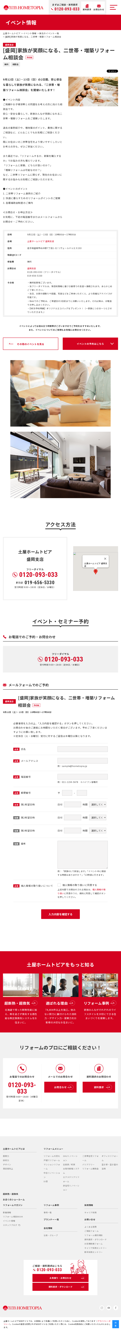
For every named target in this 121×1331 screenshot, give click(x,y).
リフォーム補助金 (90, 1168)
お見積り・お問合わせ (60, 1277)
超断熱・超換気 (10, 1193)
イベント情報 (9, 1220)
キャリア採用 (90, 1212)
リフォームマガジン (13, 1205)
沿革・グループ (51, 1235)
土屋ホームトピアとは (14, 1148)
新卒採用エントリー (93, 1252)
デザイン (7, 1164)
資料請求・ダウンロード (95, 1239)
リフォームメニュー (53, 1148)
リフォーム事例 (51, 1205)
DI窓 (46, 1181)
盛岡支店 (31, 268)
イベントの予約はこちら (90, 343)
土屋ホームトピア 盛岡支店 (40, 241)
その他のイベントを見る (30, 344)
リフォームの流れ (52, 1156)
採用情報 (88, 1205)
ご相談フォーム (91, 1231)
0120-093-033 (67, 9)
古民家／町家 (69, 1164)
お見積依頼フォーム (93, 1243)
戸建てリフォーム (52, 1160)
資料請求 (99, 1087)
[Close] (105, 558)
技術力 (6, 1160)
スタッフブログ (10, 1225)
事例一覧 (48, 1212)
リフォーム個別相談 (93, 1235)
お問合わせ (60, 1087)
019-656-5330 (39, 582)
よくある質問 (90, 1226)
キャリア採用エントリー (95, 1248)
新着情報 (7, 1212)
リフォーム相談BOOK (13, 1216)
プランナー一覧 (51, 1219)
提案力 (6, 1156)
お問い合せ (89, 1219)
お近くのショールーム (14, 1199)
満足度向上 (8, 1168)
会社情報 (48, 1228)
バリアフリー (88, 1164)
